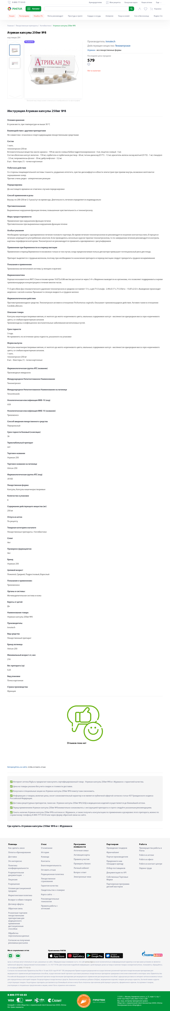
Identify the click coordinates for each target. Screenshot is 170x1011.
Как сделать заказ (16, 848)
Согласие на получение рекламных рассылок (19, 941)
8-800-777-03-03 (17, 995)
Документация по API (116, 873)
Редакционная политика (52, 874)
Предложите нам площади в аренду (115, 862)
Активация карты (82, 855)
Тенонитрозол (122, 46)
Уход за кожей (123, 16)
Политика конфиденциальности (18, 867)
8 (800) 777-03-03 (24, 968)
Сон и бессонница (141, 16)
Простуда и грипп (75, 16)
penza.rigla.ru (90, 962)
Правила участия (81, 859)
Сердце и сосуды (94, 16)
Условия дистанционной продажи (19, 889)
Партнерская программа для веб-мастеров (118, 885)
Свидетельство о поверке (53, 890)
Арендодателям (95, 3)
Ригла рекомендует (55, 16)
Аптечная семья (81, 851)
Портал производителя (117, 857)
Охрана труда (145, 868)
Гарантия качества (49, 886)
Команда (45, 857)
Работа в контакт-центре (150, 864)
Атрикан (91, 50)
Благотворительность (51, 866)
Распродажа (24, 16)
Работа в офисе (146, 860)
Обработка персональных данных (18, 934)
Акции (11, 16)
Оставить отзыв (48, 870)
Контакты (45, 861)
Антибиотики (45, 26)
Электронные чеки (82, 877)
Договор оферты (16, 904)
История (45, 852)
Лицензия (12, 880)
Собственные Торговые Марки (117, 878)
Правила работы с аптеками (49, 907)
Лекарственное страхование (48, 880)
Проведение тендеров (117, 848)
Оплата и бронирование (19, 852)
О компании (46, 848)
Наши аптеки (146, 3)
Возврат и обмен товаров (20, 900)
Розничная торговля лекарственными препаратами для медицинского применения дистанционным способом (17, 921)
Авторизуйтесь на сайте (17, 767)
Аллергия (109, 16)
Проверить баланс (82, 864)
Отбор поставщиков (116, 868)
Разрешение (14, 884)
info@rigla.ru (136, 1005)
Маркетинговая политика (20, 895)
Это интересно (15, 861)
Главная (10, 26)
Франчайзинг (113, 852)
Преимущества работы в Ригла (150, 849)
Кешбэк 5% (38, 16)
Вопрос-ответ (80, 873)
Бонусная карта (131, 3)
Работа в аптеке (146, 855)
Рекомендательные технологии (50, 900)
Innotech (110, 41)
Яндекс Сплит (159, 16)
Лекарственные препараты (26, 26)
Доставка (12, 857)
